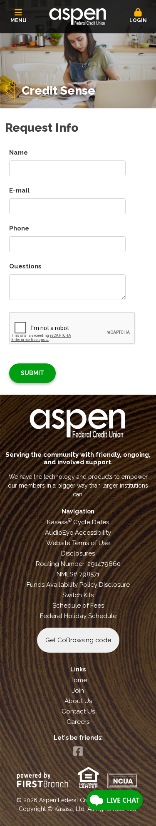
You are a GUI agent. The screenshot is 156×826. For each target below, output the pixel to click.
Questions (25, 266)
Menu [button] (18, 20)
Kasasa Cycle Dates (78, 522)
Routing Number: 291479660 (78, 564)
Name (18, 152)
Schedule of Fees (78, 605)
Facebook (78, 751)
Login (138, 20)
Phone (19, 228)
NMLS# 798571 (78, 574)
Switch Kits (78, 595)
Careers (78, 722)
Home (78, 680)
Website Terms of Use (78, 543)
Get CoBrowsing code (78, 640)
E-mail (19, 190)
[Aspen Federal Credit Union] (78, 16)
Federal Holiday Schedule (78, 616)
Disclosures (78, 553)
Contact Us (78, 711)
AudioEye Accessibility (78, 532)
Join (78, 690)
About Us (78, 701)
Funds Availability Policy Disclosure (78, 584)
